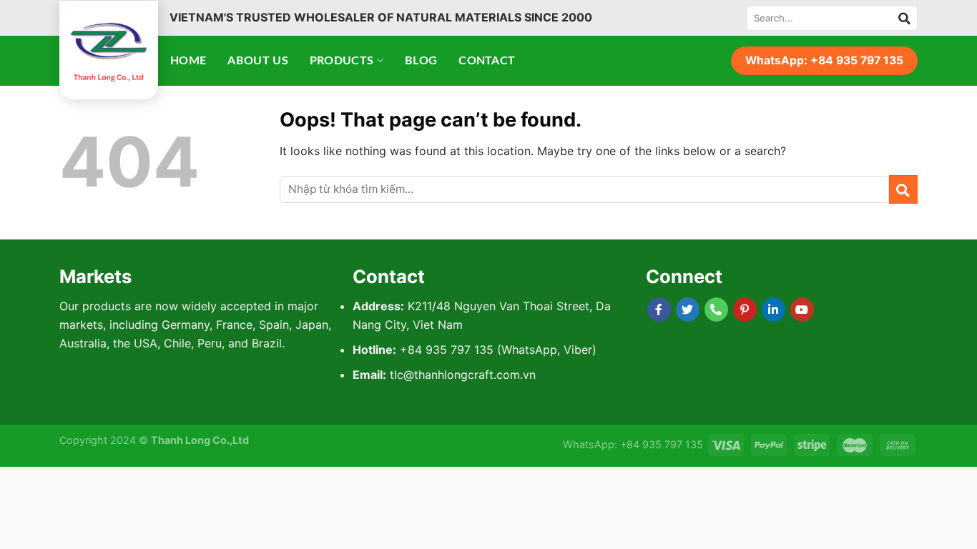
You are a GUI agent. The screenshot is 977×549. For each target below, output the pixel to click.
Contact (486, 60)
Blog (421, 60)
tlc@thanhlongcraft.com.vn (463, 374)
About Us (257, 60)
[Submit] (905, 18)
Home (188, 60)
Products (342, 60)
